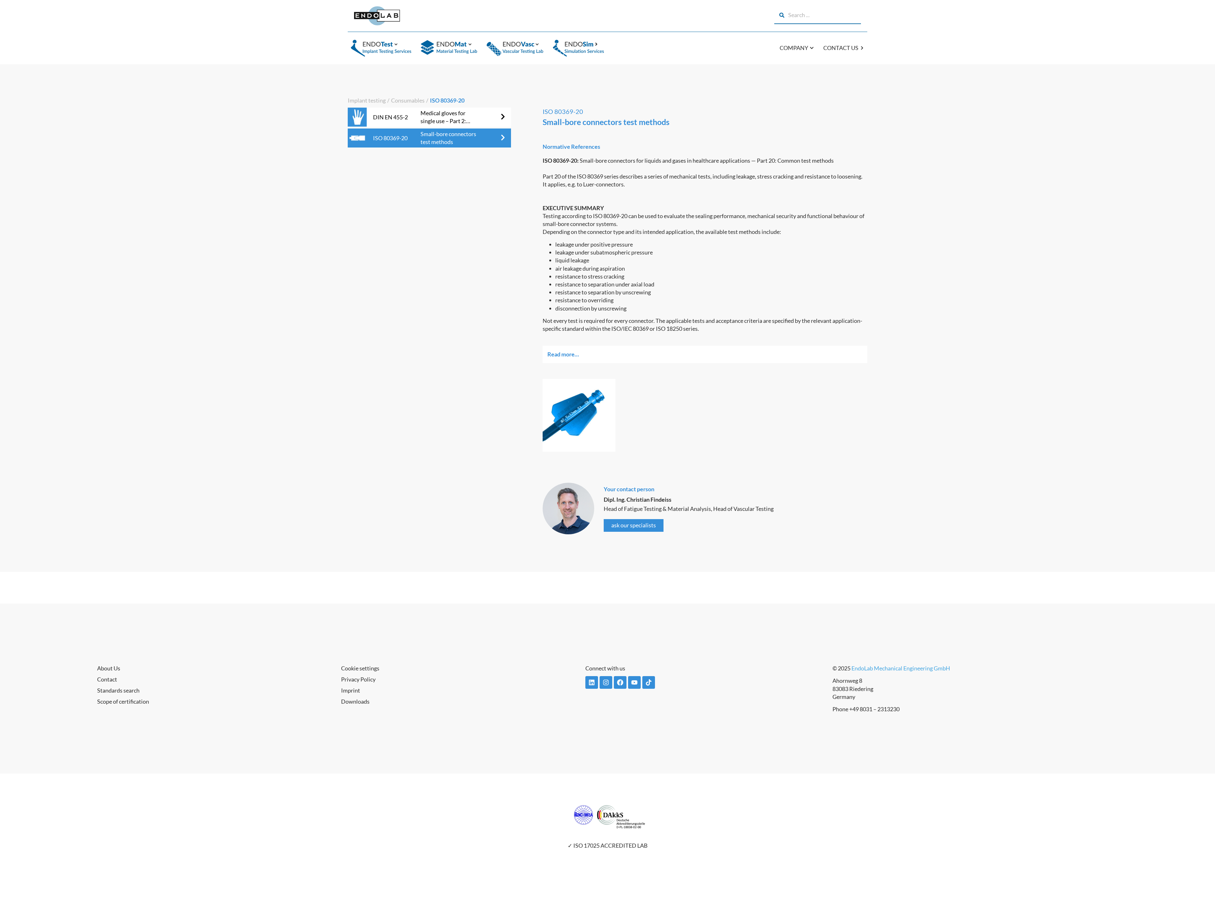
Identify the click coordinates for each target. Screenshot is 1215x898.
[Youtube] (634, 682)
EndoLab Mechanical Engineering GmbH (900, 668)
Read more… (563, 354)
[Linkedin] (591, 682)
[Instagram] (606, 682)
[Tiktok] (648, 682)
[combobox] (817, 15)
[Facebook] (620, 682)
